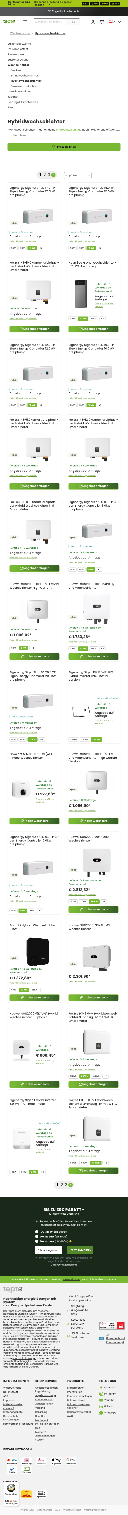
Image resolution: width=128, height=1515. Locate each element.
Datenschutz (10, 1392)
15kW (91, 248)
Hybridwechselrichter (26, 81)
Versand (40, 1407)
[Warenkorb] (102, 22)
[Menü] (25, 21)
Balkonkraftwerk (76, 1400)
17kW (32, 248)
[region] (64, 11)
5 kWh (73, 1076)
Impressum (9, 1400)
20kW (32, 739)
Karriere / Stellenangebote (13, 1410)
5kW (13, 248)
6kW (22, 248)
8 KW (72, 318)
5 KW (23, 1171)
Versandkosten (71, 1279)
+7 (41, 248)
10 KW (83, 318)
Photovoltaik (22, 1316)
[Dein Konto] (93, 22)
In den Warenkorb (37, 656)
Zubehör (13, 97)
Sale (10, 107)
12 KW (93, 318)
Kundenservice (43, 1399)
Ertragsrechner (75, 1387)
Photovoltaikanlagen (24, 1358)
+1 (43, 989)
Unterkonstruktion (20, 91)
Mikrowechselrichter (24, 86)
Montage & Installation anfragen (47, 1422)
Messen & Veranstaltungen (45, 1433)
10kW (91, 405)
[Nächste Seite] (53, 175)
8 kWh (84, 1076)
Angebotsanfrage (45, 1395)
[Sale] (64, 3)
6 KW (13, 647)
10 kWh (96, 1076)
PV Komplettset (18, 49)
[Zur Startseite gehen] (9, 22)
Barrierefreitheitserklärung (18, 1423)
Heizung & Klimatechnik (23, 102)
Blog (37, 1428)
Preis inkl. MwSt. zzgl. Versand (23, 241)
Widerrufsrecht (12, 1387)
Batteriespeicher (19, 60)
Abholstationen (44, 1403)
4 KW (13, 1171)
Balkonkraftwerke (19, 44)
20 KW (94, 901)
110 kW (85, 739)
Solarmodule (16, 54)
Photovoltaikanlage (69, 130)
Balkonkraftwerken (14, 1327)
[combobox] (49, 21)
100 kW (73, 739)
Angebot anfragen (36, 329)
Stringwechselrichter (24, 75)
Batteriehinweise (12, 1404)
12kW (32, 405)
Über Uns (40, 1416)
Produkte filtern (66, 147)
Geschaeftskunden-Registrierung (47, 1389)
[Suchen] (73, 21)
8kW (90, 569)
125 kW (96, 739)
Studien (39, 1439)
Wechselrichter (18, 65)
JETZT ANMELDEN (80, 1250)
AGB (5, 1396)
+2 (102, 318)
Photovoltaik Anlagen (79, 1396)
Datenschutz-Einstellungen (11, 1417)
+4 (32, 647)
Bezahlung (41, 1412)
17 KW (83, 901)
